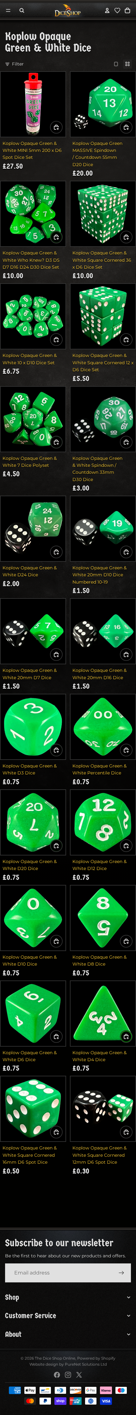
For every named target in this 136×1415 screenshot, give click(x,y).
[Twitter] (79, 1375)
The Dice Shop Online (55, 1358)
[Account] (107, 10)
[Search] (22, 10)
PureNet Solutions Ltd (86, 1364)
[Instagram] (68, 1375)
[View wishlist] (117, 10)
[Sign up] (121, 1273)
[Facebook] (57, 1375)
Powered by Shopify (96, 1358)
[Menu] (8, 10)
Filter (18, 64)
